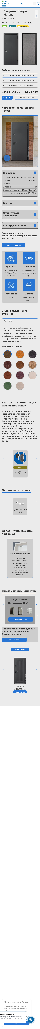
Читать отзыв (20, 619)
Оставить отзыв (14, 640)
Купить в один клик (26, 97)
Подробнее (20, 692)
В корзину (7, 97)
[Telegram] (25, 3)
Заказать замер (13, 245)
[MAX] (30, 3)
